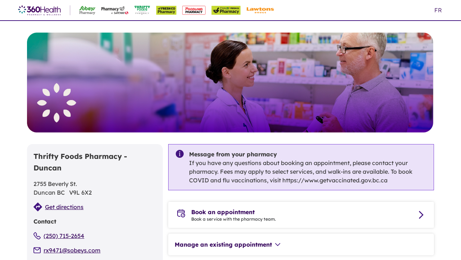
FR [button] (438, 10)
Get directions (64, 207)
